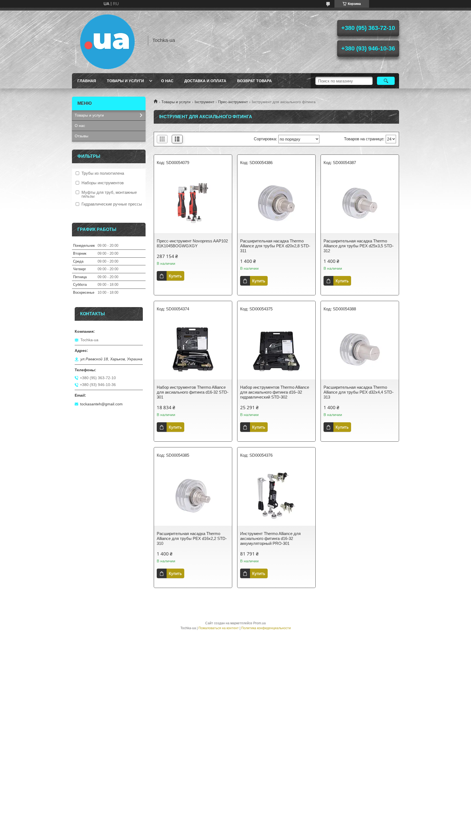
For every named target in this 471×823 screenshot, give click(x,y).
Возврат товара (254, 81)
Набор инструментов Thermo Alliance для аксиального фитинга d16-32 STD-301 (192, 392)
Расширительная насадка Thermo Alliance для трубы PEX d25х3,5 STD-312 (359, 246)
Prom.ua (259, 623)
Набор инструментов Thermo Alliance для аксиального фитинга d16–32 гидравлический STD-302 (274, 392)
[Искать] (386, 81)
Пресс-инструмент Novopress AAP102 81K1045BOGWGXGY (192, 243)
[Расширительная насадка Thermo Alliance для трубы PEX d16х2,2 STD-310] (193, 496)
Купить (175, 276)
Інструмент (204, 102)
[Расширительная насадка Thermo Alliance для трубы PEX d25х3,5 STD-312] (360, 203)
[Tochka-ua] (107, 40)
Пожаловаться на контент (218, 628)
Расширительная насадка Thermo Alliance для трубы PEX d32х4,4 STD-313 (359, 392)
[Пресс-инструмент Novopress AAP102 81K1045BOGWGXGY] (193, 203)
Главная (86, 81)
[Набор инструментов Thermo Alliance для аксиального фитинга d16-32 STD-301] (193, 349)
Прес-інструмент (233, 102)
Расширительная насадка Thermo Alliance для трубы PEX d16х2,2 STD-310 (192, 538)
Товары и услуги (125, 81)
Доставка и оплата (205, 81)
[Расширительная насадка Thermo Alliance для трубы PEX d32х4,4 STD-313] (360, 349)
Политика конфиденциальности (266, 628)
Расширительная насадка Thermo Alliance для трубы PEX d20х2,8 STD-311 (275, 246)
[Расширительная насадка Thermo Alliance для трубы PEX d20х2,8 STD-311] (276, 203)
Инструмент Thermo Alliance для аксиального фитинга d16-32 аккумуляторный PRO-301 (270, 538)
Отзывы (81, 136)
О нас (167, 81)
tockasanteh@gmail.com (101, 404)
